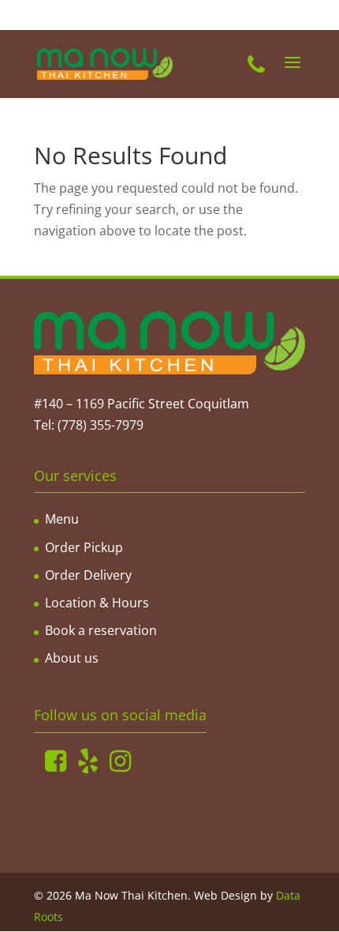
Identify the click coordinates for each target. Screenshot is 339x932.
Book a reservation (101, 630)
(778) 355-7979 (100, 425)
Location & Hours (97, 602)
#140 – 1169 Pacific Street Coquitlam (141, 403)
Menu (62, 519)
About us (72, 658)
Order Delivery (88, 575)
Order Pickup (84, 547)
